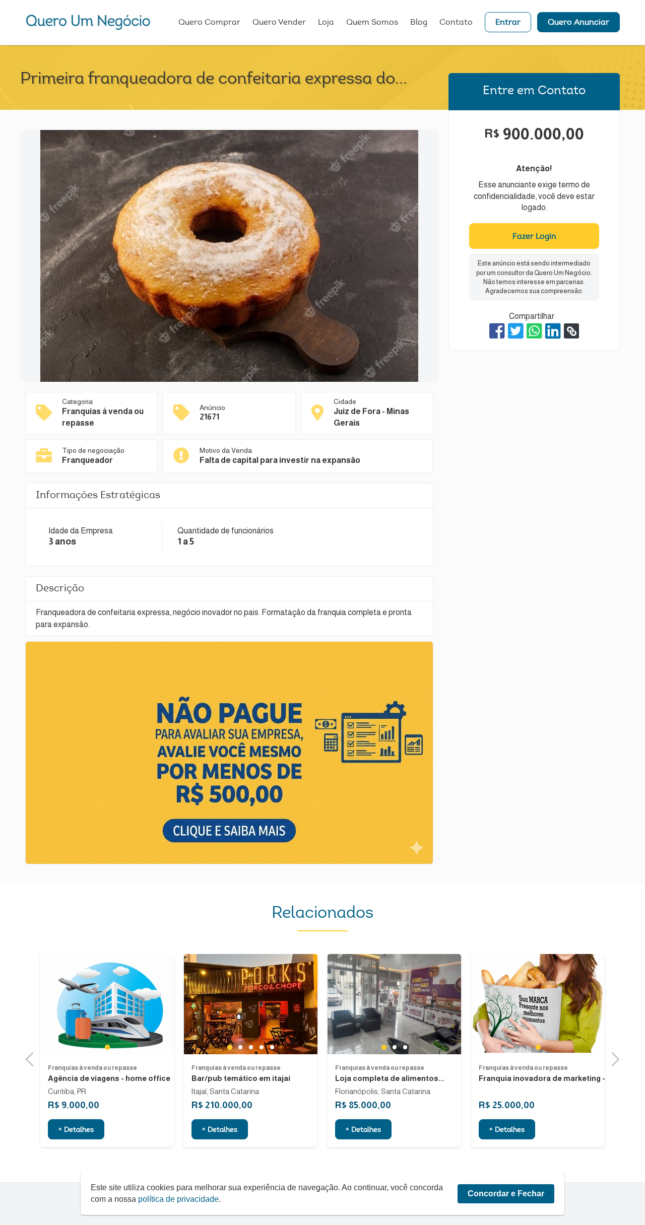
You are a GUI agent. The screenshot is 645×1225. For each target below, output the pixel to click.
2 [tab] (240, 1047)
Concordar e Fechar (506, 1193)
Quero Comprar (209, 23)
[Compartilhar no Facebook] (497, 331)
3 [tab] (250, 1047)
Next (612, 1058)
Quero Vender (279, 23)
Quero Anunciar (578, 23)
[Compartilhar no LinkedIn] (553, 331)
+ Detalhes (76, 1130)
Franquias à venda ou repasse (92, 1067)
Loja (326, 23)
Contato (456, 23)
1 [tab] (107, 1046)
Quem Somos (372, 23)
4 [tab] (261, 1047)
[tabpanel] (107, 1004)
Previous (32, 1058)
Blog (418, 23)
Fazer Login (534, 237)
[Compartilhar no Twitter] (516, 331)
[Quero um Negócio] (88, 22)
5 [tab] (272, 1047)
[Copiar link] (571, 330)
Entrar (508, 23)
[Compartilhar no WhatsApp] (534, 331)
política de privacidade (178, 1199)
